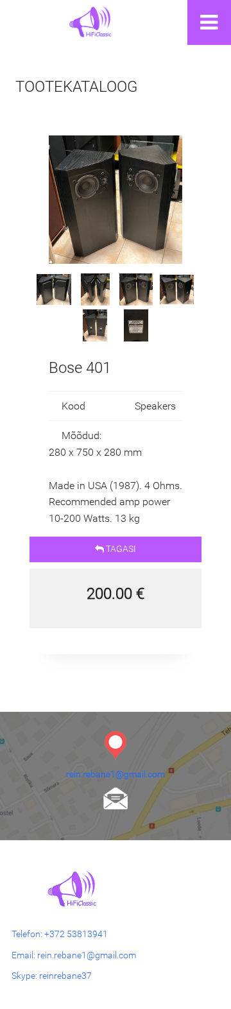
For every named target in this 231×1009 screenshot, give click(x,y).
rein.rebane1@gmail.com (115, 774)
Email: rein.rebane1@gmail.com (74, 955)
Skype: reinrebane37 (52, 975)
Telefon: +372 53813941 (60, 934)
